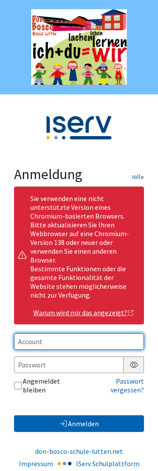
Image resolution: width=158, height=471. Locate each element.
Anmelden (83, 423)
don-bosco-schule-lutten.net (79, 451)
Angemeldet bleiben (41, 385)
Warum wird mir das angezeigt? (80, 312)
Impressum (36, 463)
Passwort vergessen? (127, 385)
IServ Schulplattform (108, 463)
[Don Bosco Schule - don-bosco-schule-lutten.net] (79, 47)
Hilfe (138, 177)
